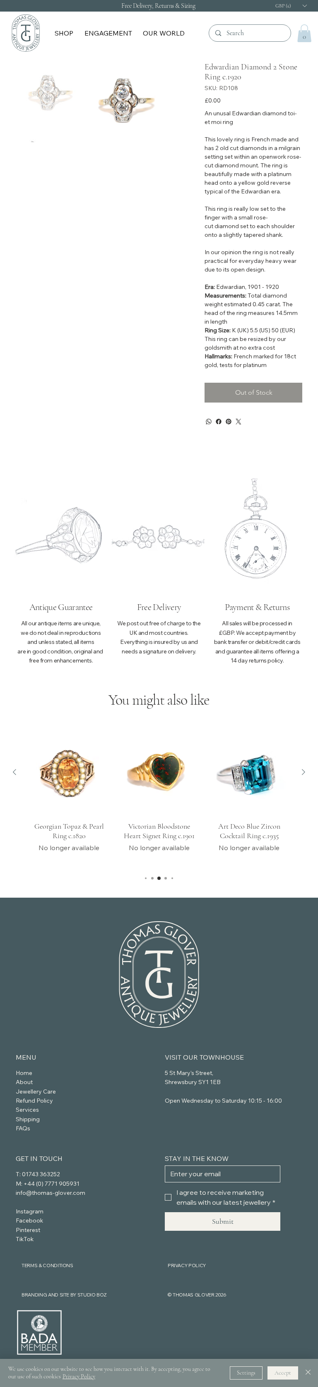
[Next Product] (303, 772)
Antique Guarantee (61, 607)
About (24, 1082)
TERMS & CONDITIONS (47, 1265)
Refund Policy (34, 1100)
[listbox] (290, 5)
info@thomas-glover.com (50, 1192)
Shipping (28, 1119)
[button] (64, 33)
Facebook (29, 1220)
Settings (246, 1372)
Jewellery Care (36, 1091)
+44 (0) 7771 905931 (52, 1183)
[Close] (308, 1373)
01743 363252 (41, 1174)
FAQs (23, 1128)
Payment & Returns (257, 607)
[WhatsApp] (209, 421)
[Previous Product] (14, 772)
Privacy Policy (79, 1376)
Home (24, 1073)
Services (27, 1109)
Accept (283, 1372)
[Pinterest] (228, 421)
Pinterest (28, 1230)
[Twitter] (238, 421)
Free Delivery (159, 607)
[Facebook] (218, 421)
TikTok (25, 1239)
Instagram (29, 1211)
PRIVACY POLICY (187, 1265)
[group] (159, 798)
